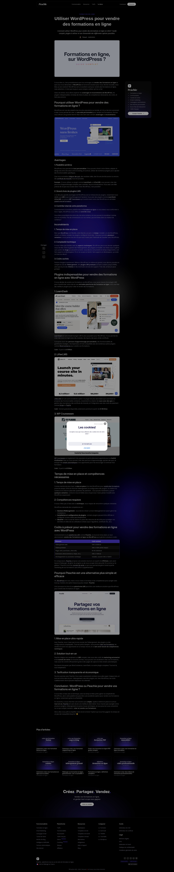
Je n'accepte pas (87, 444)
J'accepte (87, 448)
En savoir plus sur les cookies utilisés (81, 438)
